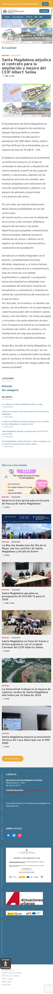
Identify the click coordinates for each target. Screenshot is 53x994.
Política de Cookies (11, 975)
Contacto (29, 17)
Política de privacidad (12, 973)
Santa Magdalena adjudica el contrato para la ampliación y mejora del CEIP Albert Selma (26, 66)
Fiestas (7, 17)
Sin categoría (10, 390)
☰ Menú (44, 11)
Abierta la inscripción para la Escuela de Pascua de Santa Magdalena (25, 412)
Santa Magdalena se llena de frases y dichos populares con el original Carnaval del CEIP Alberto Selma (26, 442)
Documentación (17, 17)
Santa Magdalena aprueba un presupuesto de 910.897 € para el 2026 (25, 432)
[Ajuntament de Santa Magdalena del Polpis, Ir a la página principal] (13, 11)
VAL (41, 17)
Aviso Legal (7, 978)
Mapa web (7, 981)
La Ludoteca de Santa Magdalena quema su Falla (22, 404)
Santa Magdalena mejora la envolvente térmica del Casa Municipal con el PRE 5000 (26, 740)
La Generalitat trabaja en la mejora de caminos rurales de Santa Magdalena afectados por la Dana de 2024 (26, 692)
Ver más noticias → (12, 759)
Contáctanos (8, 970)
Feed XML (6, 984)
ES (36, 17)
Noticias (5, 55)
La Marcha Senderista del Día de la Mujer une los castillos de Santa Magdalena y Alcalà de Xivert (25, 422)
